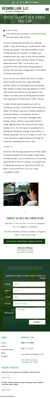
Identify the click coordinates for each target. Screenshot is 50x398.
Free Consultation (7, 396)
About (3, 346)
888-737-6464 (28, 223)
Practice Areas (7, 350)
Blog (3, 353)
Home (3, 343)
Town (8, 297)
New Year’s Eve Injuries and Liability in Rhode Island (21, 372)
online (26, 169)
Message (9, 313)
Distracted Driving (37, 34)
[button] (47, 9)
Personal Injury (12, 37)
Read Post (6, 378)
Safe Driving (25, 37)
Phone (8, 304)
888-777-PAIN (14, 223)
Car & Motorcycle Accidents (17, 34)
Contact (4, 356)
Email (8, 291)
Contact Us (8, 147)
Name (8, 284)
